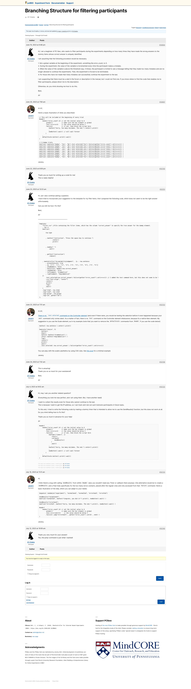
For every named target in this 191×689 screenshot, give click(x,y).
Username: (30, 565)
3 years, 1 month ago (62, 31)
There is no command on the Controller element (62, 316)
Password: (30, 569)
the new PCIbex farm (108, 625)
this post (90, 351)
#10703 (162, 305)
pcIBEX (30, 3)
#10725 (162, 387)
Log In (159, 578)
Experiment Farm (42, 3)
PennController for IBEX (31, 24)
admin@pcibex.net (38, 632)
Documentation (58, 3)
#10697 (162, 102)
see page (35, 636)
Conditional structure (148, 27)
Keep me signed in (34, 574)
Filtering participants (160, 27)
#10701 (162, 189)
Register (28, 600)
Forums (41, 24)
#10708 (162, 362)
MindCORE (149, 625)
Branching (139, 27)
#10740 (162, 528)
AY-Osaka (31, 17)
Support (70, 3)
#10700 (162, 169)
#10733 (162, 472)
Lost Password (30, 602)
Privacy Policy (55, 681)
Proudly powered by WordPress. (43, 681)
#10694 (162, 45)
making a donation (137, 628)
